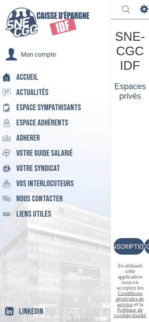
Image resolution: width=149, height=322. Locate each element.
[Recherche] (126, 9)
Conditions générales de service (130, 299)
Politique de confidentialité (130, 313)
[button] (30, 54)
